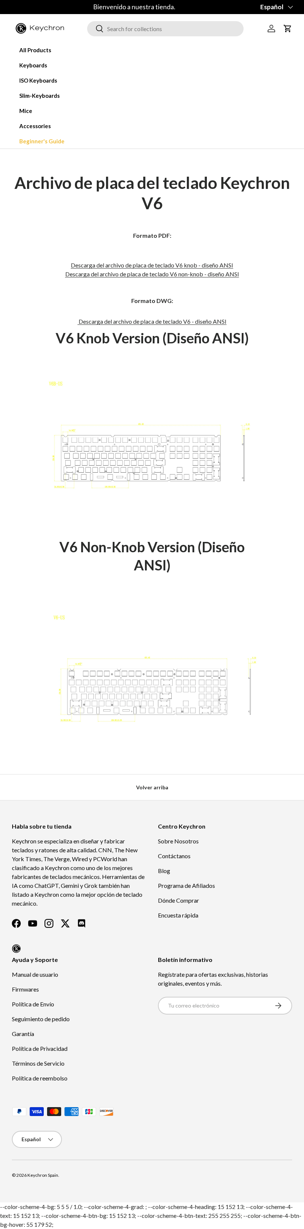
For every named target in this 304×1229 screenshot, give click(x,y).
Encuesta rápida (178, 915)
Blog (164, 870)
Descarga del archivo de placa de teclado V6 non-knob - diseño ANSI (152, 273)
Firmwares (25, 989)
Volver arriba (152, 787)
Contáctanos (174, 855)
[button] (288, 28)
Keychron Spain (42, 1175)
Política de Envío (33, 1003)
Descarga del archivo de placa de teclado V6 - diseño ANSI (152, 321)
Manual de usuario (35, 974)
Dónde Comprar (178, 900)
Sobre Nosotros (178, 841)
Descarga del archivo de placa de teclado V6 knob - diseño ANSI (152, 265)
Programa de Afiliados (186, 885)
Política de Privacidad (39, 1048)
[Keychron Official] (16, 948)
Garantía (23, 1033)
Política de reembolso (39, 1078)
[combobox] (165, 28)
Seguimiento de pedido (41, 1018)
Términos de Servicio (38, 1063)
